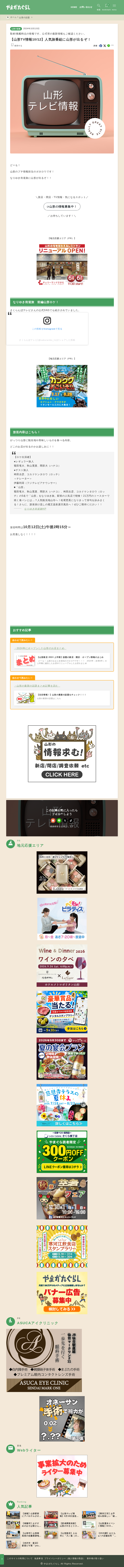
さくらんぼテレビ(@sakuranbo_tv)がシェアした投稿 (47, 340)
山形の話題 (16, 29)
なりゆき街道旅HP (35, 509)
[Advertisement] (62, 584)
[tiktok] (71, 820)
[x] (104, 45)
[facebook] (100, 45)
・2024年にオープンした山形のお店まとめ (39, 648)
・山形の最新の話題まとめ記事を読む (36, 686)
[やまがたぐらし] (18, 7)
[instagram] (53, 820)
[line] (108, 45)
